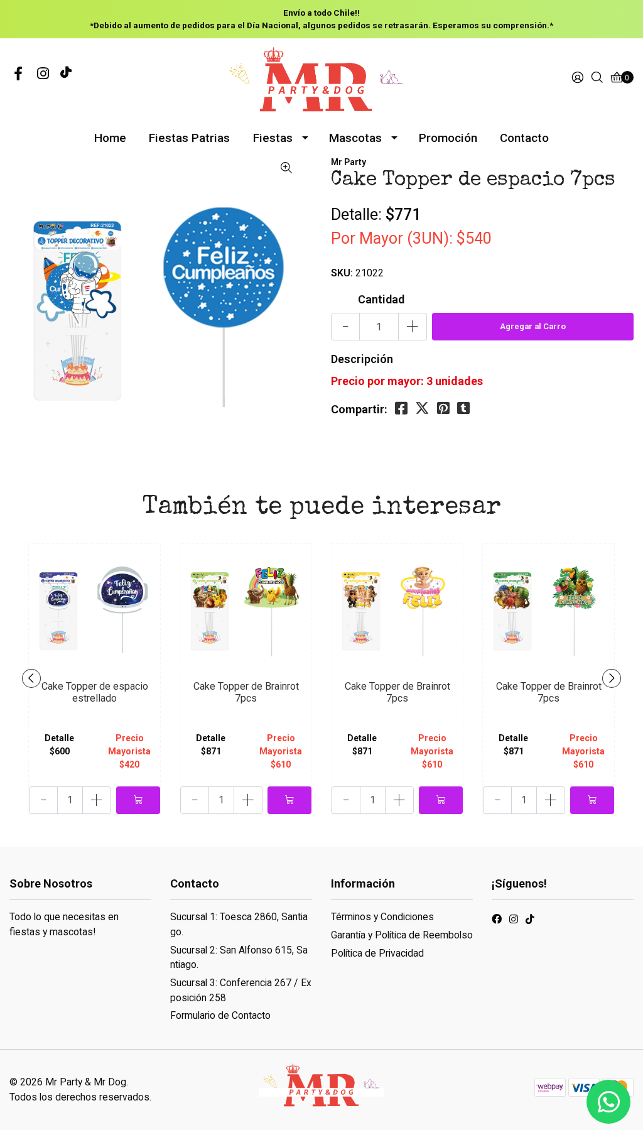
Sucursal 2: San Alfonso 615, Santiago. (239, 957)
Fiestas (273, 138)
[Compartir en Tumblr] (463, 408)
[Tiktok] (66, 74)
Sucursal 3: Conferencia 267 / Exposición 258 (240, 990)
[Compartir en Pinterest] (443, 408)
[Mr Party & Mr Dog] (321, 77)
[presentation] (31, 678)
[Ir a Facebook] (18, 74)
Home (110, 138)
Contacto (524, 138)
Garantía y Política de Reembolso (402, 935)
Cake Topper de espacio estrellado (94, 692)
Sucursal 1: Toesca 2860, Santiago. (239, 924)
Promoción (448, 138)
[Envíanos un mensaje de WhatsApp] (608, 1102)
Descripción (362, 359)
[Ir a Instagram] (43, 74)
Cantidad (381, 299)
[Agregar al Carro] (138, 800)
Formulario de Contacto (220, 1015)
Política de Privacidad (377, 953)
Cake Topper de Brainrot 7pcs (246, 692)
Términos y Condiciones (382, 917)
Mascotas (355, 138)
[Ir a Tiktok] (530, 921)
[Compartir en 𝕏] (422, 408)
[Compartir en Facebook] (401, 408)
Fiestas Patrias (189, 138)
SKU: (342, 273)
